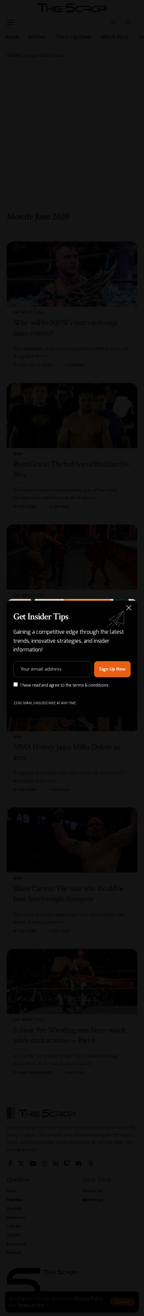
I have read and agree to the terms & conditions (64, 685)
